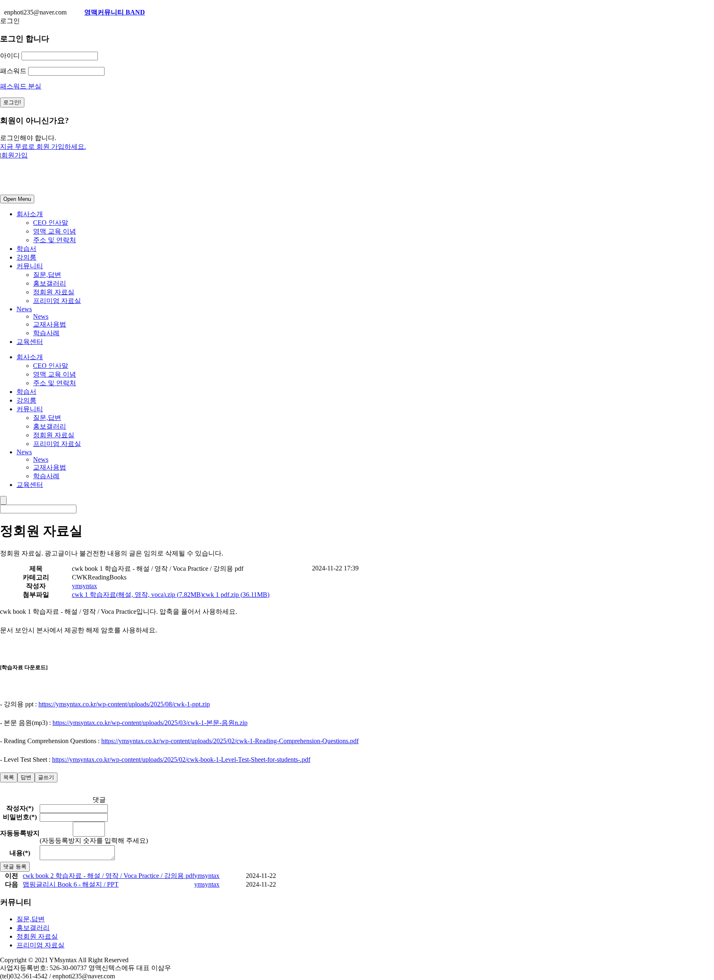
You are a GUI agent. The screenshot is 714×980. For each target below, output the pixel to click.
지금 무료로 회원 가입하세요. (43, 146)
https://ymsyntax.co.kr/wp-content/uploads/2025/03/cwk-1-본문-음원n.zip (150, 722)
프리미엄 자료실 (57, 300)
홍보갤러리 (49, 283)
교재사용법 (49, 324)
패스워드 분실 (20, 86)
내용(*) (20, 852)
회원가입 (14, 155)
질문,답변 (47, 274)
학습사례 (46, 332)
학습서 (26, 248)
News (24, 308)
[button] (84, 585)
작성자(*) (19, 808)
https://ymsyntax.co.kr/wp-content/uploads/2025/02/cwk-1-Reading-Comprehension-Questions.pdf (230, 740)
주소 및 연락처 (54, 239)
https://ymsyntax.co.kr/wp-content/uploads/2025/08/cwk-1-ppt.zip (124, 704)
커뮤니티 (30, 265)
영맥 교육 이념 (54, 231)
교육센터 (30, 341)
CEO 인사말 (50, 222)
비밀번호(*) (20, 816)
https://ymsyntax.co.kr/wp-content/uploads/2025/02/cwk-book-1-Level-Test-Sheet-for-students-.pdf (181, 759)
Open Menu (17, 199)
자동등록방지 (20, 833)
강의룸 (26, 257)
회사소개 (30, 213)
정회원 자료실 (53, 292)
